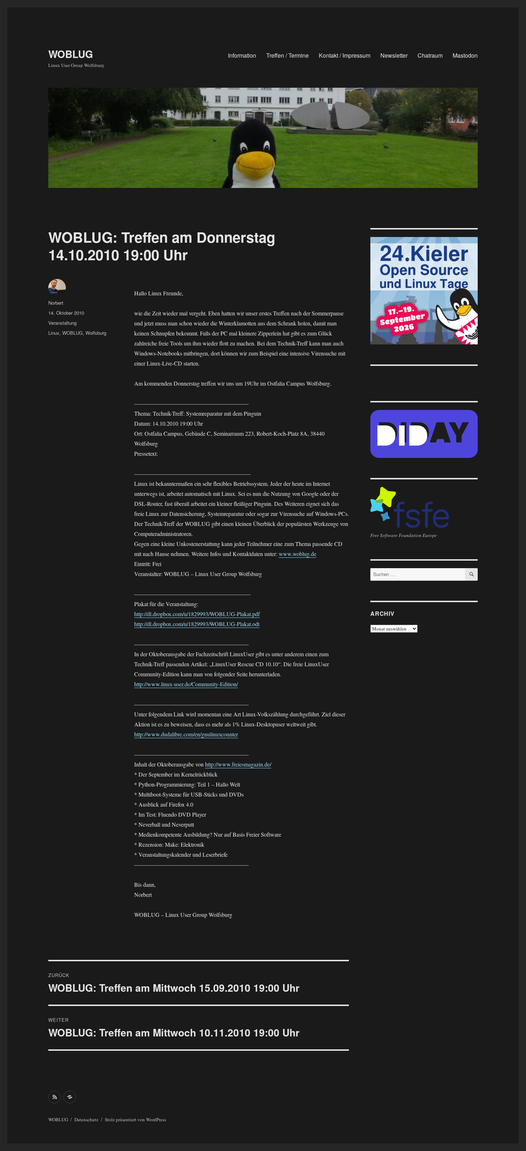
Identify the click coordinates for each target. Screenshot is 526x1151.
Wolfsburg (96, 332)
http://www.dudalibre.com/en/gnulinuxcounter (186, 734)
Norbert (55, 302)
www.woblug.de (297, 553)
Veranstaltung (62, 322)
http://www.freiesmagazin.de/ (238, 764)
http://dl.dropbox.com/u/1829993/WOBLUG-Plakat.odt (196, 624)
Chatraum (430, 55)
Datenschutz (86, 1119)
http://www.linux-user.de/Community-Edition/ (186, 684)
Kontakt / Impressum (344, 55)
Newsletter (394, 55)
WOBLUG (70, 54)
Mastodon (465, 55)
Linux (53, 332)
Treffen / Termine (287, 55)
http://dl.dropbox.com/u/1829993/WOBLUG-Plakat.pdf (197, 614)
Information (242, 55)
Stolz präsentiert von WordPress (135, 1119)
